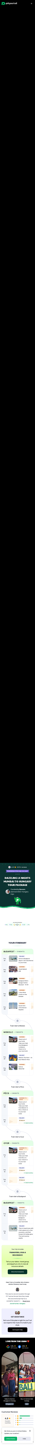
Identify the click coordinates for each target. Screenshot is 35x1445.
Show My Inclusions (17, 1272)
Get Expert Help (17, 1330)
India (24, 1439)
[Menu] (31, 3)
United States (10, 1439)
